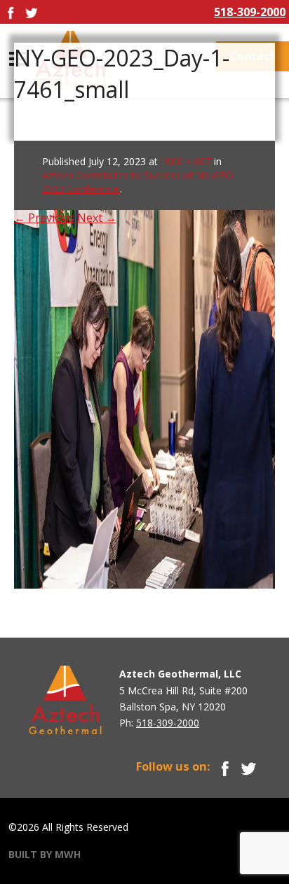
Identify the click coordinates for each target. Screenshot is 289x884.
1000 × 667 (186, 161)
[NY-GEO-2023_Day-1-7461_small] (144, 364)
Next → (96, 217)
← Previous (44, 217)
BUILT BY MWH (44, 854)
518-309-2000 (249, 12)
